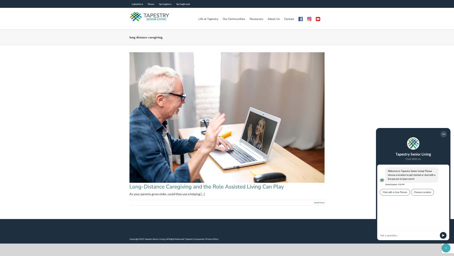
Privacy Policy (212, 239)
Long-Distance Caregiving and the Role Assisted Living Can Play (206, 186)
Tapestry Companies (194, 239)
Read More (319, 202)
